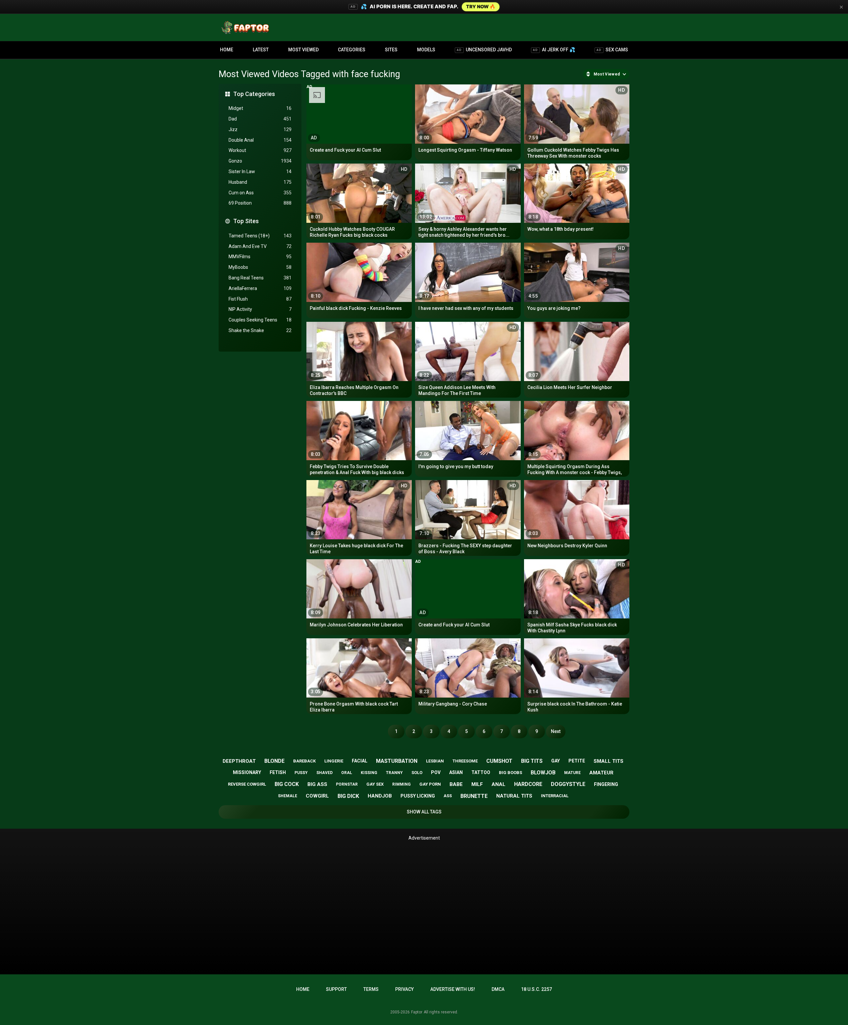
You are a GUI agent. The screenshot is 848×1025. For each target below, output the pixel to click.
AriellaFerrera (260, 288)
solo (416, 772)
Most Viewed (303, 49)
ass (448, 796)
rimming (401, 784)
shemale (287, 796)
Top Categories (254, 93)
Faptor (416, 1012)
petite (576, 760)
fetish (278, 772)
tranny (394, 772)
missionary (247, 772)
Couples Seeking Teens (260, 319)
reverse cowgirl (247, 784)
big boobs (510, 772)
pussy (301, 772)
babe (456, 784)
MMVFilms (260, 256)
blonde (274, 761)
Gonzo (260, 161)
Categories (351, 49)
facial (359, 760)
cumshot (499, 761)
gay (555, 760)
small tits (608, 761)
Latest (261, 49)
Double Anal (260, 140)
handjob (380, 796)
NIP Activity (260, 309)
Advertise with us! (452, 989)
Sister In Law (260, 171)
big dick (348, 796)
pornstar (347, 784)
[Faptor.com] (246, 27)
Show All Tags (424, 811)
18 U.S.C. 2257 (536, 989)
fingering (606, 784)
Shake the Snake (260, 330)
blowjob (543, 772)
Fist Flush (260, 299)
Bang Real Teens (260, 277)
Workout (260, 150)
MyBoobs (260, 267)
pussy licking (417, 796)
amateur (601, 773)
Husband (260, 182)
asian (456, 772)
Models (426, 49)
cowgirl (317, 796)
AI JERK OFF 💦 (554, 49)
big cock (287, 784)
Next (555, 731)
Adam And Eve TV (260, 246)
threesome (465, 760)
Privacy (404, 989)
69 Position (260, 203)
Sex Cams (612, 49)
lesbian (435, 760)
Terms (371, 989)
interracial (554, 795)
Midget (260, 108)
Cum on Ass (260, 192)
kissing (369, 772)
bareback (304, 760)
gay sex (375, 784)
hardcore (528, 784)
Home (226, 49)
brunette (474, 796)
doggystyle (568, 784)
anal (498, 784)
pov (436, 772)
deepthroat (239, 761)
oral (346, 772)
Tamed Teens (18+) (260, 235)
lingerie (333, 760)
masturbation (396, 761)
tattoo (480, 772)
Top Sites (246, 221)
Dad (260, 119)
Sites (391, 49)
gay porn (430, 784)
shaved (324, 772)
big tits (532, 761)
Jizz (260, 129)
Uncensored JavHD (484, 49)
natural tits (514, 796)
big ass (317, 784)
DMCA (498, 989)
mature (572, 772)
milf (477, 784)
